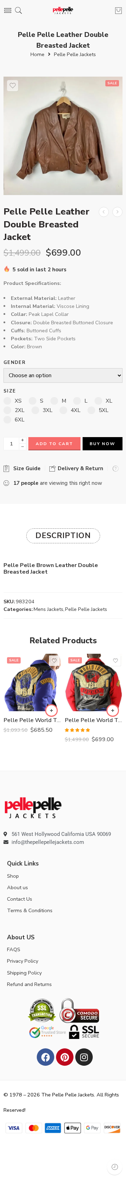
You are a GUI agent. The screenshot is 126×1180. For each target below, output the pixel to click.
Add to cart (54, 444)
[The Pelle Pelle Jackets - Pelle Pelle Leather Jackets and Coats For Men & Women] (63, 10)
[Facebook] (45, 1057)
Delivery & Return (79, 468)
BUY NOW (102, 444)
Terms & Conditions (29, 910)
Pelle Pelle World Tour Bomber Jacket (32, 720)
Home (37, 54)
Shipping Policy (24, 972)
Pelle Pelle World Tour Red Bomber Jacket (93, 720)
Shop (13, 875)
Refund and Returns (29, 984)
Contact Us (19, 898)
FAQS (13, 949)
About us (17, 887)
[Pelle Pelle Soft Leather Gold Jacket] (104, 212)
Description (63, 535)
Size (10, 391)
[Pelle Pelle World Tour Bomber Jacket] (32, 682)
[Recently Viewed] (114, 1167)
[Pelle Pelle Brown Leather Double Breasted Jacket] (63, 136)
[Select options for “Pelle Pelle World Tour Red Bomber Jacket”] (112, 710)
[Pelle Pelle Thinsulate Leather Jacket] (117, 212)
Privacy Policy (22, 960)
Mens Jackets (48, 609)
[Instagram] (84, 1057)
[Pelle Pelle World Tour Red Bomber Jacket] (93, 682)
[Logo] (33, 807)
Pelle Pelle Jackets (75, 54)
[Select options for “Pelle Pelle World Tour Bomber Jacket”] (51, 710)
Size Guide (25, 468)
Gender (15, 362)
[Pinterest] (65, 1057)
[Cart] (118, 10)
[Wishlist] (12, 85)
